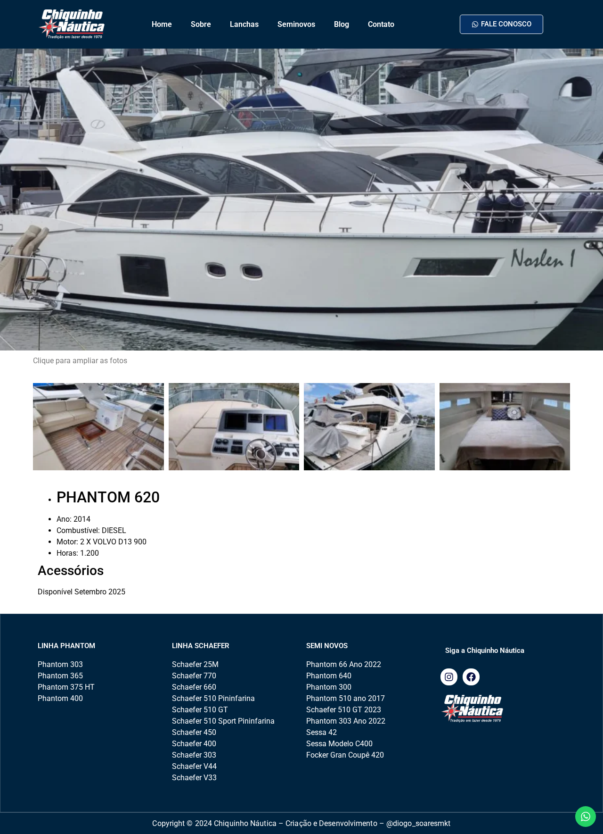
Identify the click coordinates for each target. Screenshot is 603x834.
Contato (381, 24)
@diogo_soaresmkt (418, 823)
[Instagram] (448, 676)
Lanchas (244, 24)
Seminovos (296, 24)
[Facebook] (471, 676)
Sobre (201, 24)
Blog (341, 24)
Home (162, 24)
